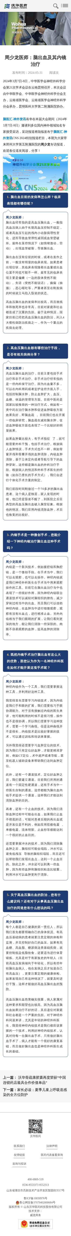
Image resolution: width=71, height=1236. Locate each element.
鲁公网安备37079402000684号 (37, 1202)
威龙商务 (35, 1215)
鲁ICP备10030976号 (35, 1198)
